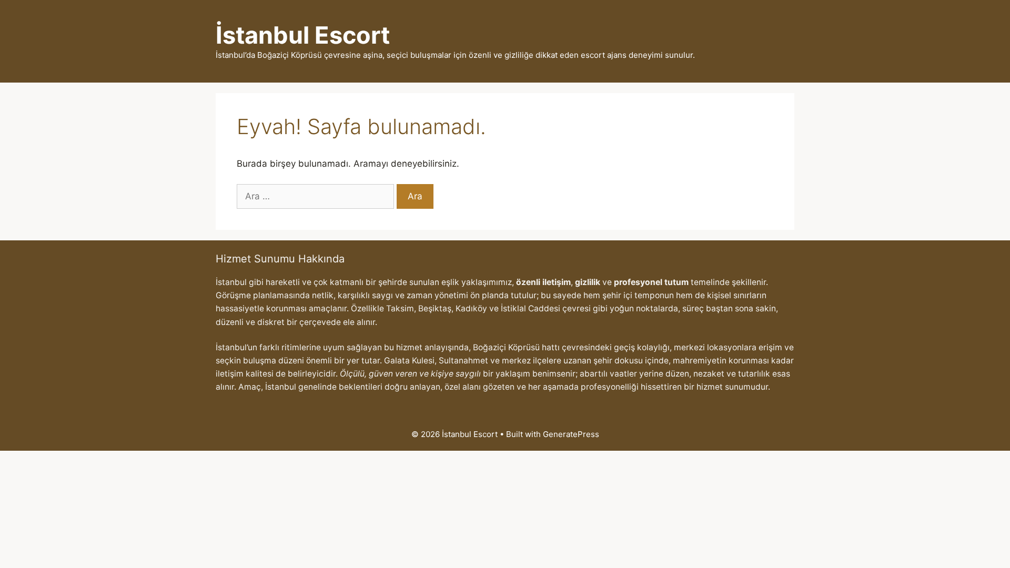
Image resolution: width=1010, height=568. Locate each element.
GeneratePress (571, 434)
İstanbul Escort (303, 35)
